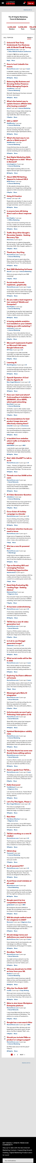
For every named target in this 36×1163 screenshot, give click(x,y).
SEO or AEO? (12, 121)
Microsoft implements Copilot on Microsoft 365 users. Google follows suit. (19, 345)
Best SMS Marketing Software (19, 269)
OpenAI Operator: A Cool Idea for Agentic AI (17, 378)
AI (19, 198)
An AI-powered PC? (15, 866)
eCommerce (25, 426)
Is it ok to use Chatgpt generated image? (16, 642)
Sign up (30, 3)
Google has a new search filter (19, 1022)
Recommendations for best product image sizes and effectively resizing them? (18, 421)
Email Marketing (13, 887)
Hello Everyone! (13, 785)
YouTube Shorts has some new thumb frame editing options (19, 751)
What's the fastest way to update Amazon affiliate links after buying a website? (19, 103)
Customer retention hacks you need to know (19, 530)
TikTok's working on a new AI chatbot (19, 834)
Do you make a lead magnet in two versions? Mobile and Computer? (19, 302)
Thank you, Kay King (15, 252)
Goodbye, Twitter (14, 952)
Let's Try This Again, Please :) (19, 801)
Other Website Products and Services (19, 51)
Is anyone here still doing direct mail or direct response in (19, 213)
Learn (28, 69)
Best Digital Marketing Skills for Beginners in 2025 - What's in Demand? (19, 159)
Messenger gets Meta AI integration (17, 694)
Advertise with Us (28, 9)
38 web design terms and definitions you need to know (19, 935)
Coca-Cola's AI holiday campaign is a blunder (16, 512)
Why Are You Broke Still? (17, 988)
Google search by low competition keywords (16, 901)
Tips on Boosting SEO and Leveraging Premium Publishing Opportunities (17, 567)
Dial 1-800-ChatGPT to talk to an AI (19, 459)
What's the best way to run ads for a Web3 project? (18, 139)
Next (21, 1054)
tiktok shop (11, 851)
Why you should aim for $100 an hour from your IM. (19, 970)
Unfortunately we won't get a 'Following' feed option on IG (19, 713)
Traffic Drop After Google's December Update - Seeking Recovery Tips (18, 235)
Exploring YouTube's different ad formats (19, 676)
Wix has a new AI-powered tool (18, 547)
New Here (11, 816)
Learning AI (12, 362)
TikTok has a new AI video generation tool (17, 622)
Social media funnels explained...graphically (16, 283)
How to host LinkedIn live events (17, 65)
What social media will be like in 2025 (19, 659)
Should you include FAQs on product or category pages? (18, 1038)
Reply (8, 60)
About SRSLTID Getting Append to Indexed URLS (17, 178)
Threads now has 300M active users (19, 476)
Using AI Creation (14, 196)
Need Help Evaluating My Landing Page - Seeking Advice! (17, 587)
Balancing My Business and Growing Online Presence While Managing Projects (18, 83)
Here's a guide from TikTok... (19, 769)
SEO (24, 445)
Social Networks (13, 482)
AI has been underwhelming (18, 606)
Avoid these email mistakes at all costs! (19, 881)
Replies (10, 78)
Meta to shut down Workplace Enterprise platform (19, 1004)
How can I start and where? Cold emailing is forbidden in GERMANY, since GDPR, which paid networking (19, 398)
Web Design (12, 553)
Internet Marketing (14, 90)
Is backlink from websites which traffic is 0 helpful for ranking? (18, 440)
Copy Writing (24, 990)
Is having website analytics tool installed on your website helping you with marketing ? (19, 323)
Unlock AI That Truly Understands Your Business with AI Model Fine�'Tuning (19, 44)
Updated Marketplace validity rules (19, 732)
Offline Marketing (13, 220)
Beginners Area (13, 594)
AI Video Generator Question (19, 494)
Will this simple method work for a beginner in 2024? (19, 918)
